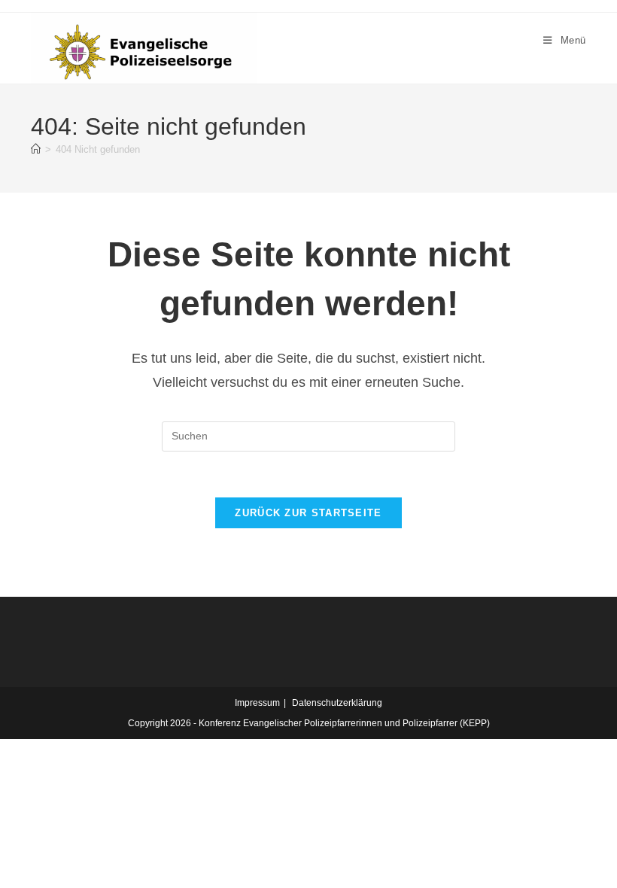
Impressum (257, 703)
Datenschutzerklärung (337, 703)
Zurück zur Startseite (308, 513)
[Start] (36, 149)
